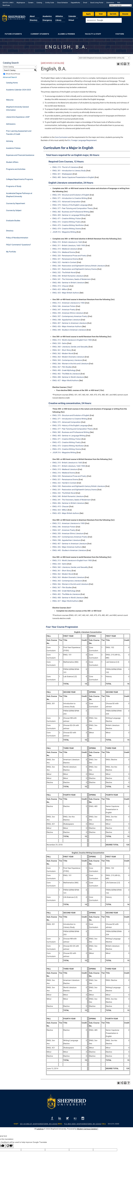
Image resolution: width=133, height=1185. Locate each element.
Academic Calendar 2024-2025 (18, 90)
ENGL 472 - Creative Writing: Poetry (66, 222)
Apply (88, 14)
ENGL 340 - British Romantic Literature (68, 276)
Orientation (110, 3)
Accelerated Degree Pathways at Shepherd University (19, 194)
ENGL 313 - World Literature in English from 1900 (72, 340)
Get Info (113, 14)
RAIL (118, 3)
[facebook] (52, 1118)
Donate (125, 14)
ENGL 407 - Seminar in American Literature (69, 323)
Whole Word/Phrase (13, 74)
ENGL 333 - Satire (59, 343)
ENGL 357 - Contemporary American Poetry (69, 316)
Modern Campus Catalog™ (87, 1129)
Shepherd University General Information (17, 108)
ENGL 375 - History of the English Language (70, 205)
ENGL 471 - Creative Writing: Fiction (66, 218)
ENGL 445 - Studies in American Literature (69, 330)
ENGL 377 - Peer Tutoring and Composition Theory (72, 208)
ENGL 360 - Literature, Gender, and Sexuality (70, 347)
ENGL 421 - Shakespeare (62, 174)
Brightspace (21, 3)
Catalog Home (12, 83)
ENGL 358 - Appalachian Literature (66, 320)
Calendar (72, 16)
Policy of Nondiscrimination (17, 238)
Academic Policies (13, 148)
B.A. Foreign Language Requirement (82, 140)
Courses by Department (15, 203)
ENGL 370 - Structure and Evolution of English (70, 195)
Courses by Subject (13, 210)
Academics (47, 16)
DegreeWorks (75, 3)
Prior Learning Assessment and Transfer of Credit (18, 132)
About (32, 16)
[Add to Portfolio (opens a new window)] (118, 63)
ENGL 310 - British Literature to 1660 (67, 242)
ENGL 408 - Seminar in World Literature (68, 377)
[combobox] (104, 57)
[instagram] (82, 1118)
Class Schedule (62, 3)
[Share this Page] (121, 63)
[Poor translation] (9, 1146)
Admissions (10, 124)
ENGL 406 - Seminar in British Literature (68, 283)
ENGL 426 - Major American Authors (67, 326)
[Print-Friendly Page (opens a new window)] (125, 63)
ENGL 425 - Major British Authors (65, 293)
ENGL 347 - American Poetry (63, 310)
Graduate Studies (13, 220)
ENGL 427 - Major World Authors (65, 380)
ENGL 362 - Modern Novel (62, 353)
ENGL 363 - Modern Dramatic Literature (68, 357)
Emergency (47, 20)
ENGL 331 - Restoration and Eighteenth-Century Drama (74, 269)
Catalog (39, 3)
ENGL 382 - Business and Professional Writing (70, 212)
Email (85, 3)
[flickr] (75, 1118)
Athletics (59, 16)
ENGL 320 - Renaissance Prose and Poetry (69, 256)
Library (58, 20)
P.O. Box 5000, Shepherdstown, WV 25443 (82, 1124)
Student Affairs (12, 162)
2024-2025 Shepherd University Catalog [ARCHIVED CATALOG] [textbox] (101, 58)
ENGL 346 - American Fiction (63, 306)
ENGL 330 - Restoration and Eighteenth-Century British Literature (78, 266)
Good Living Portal (96, 3)
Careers (30, 3)
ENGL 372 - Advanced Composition (66, 202)
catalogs (40, 1129)
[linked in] (59, 1118)
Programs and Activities (15, 169)
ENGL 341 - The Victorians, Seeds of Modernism (71, 279)
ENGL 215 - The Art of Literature (65, 167)
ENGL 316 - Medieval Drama (63, 252)
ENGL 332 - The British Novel (63, 272)
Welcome (9, 100)
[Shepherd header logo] (13, 19)
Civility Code (49, 3)
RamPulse (6, 5)
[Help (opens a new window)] (128, 63)
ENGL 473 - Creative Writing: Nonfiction (68, 225)
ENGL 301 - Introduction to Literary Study (69, 171)
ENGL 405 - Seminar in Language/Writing (68, 215)
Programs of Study (13, 186)
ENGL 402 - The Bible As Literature (66, 374)
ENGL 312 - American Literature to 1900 (68, 303)
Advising (9, 141)
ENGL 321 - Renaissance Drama (65, 259)
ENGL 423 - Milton (59, 289)
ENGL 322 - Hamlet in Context (64, 262)
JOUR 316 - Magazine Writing (64, 232)
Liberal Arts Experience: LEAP (18, 117)
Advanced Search (10, 77)
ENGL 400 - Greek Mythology (64, 370)
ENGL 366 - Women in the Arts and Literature (70, 364)
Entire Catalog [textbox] (9, 67)
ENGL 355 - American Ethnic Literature (67, 313)
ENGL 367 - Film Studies (62, 367)
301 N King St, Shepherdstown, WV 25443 (39, 1124)
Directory (33, 20)
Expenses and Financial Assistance (20, 155)
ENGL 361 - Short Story (61, 350)
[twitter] (67, 1118)
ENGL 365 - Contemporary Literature (67, 360)
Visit (101, 14)
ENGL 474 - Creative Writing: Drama (66, 229)
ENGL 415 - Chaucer (60, 286)
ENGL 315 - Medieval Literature (64, 249)
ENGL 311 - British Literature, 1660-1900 (68, 245)
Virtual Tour (71, 21)
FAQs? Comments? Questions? (18, 245)
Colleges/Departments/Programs (19, 179)
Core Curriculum (61, 137)
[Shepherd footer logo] (66, 1104)
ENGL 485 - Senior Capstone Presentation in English (73, 177)
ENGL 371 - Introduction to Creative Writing (69, 198)
